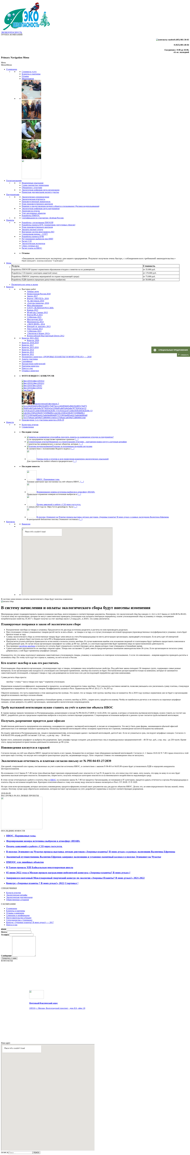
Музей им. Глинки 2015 (37, 312)
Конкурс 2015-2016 (30, 347)
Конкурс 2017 (28, 345)
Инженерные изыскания (32, 183)
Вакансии (26, 524)
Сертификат (27, 361)
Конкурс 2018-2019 (30, 343)
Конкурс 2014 (28, 350)
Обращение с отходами (32, 187)
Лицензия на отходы (31, 211)
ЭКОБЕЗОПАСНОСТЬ (11, 32)
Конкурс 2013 (28, 352)
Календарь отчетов (30, 425)
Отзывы (25, 76)
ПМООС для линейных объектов (25, 862)
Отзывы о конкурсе (30, 371)
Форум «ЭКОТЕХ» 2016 (38, 298)
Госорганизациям (14, 180)
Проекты (10, 220)
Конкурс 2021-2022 (30, 338)
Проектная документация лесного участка (40, 192)
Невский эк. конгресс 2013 (39, 326)
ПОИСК (5, 1152)
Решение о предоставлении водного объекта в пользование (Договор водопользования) (60, 206)
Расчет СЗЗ (27, 241)
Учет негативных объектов (34, 213)
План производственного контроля (37, 204)
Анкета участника (30, 359)
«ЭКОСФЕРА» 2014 (36, 324)
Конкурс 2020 (33, 340)
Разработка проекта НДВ (33, 236)
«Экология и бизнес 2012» (38, 333)
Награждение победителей (33, 364)
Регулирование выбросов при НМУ (37, 239)
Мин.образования (35, 305)
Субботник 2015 (34, 317)
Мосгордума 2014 (35, 319)
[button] (6, 65)
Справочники (28, 427)
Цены (8, 263)
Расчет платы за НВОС (32, 248)
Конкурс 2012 (28, 354)
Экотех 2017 (32, 296)
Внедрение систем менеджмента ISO (38, 232)
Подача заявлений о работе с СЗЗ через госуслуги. (34, 846)
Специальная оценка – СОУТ (35, 234)
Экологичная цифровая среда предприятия (40, 208)
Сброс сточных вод (30, 246)
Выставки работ (29, 289)
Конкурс (10, 287)
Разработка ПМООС (31, 215)
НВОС (53, 780)
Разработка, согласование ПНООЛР (37, 222)
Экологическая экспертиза (33, 243)
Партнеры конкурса (30, 366)
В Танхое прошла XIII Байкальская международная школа (39, 867)
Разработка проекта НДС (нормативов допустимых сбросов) (48, 225)
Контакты (10, 522)
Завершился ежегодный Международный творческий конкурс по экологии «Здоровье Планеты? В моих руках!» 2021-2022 (75, 878)
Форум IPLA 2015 (35, 315)
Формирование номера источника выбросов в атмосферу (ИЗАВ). (43, 841)
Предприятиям (12, 194)
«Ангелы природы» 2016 (38, 303)
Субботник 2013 (34, 331)
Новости (10, 422)
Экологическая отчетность (33, 199)
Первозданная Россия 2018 (39, 294)
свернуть (185, 355)
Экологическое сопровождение (35, 197)
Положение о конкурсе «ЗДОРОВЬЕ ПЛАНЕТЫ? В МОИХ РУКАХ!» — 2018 (56, 357)
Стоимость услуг (29, 72)
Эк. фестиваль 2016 (35, 301)
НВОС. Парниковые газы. (21, 835)
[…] (76, 439)
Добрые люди (33, 291)
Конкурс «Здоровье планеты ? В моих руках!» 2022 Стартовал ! (42, 883)
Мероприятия (28, 79)
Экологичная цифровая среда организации (40, 190)
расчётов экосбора (27, 646)
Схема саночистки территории (35, 185)
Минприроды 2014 (35, 322)
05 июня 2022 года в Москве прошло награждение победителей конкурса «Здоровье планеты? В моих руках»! (68, 872)
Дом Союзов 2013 (35, 329)
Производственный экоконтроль (36, 201)
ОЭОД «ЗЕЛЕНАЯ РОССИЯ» (40, 308)
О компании (11, 69)
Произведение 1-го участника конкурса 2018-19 (43, 420)
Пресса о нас (27, 368)
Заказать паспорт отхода (32, 229)
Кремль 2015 (32, 310)
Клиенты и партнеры (31, 74)
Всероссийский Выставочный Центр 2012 (45, 336)
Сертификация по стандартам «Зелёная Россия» (43, 218)
